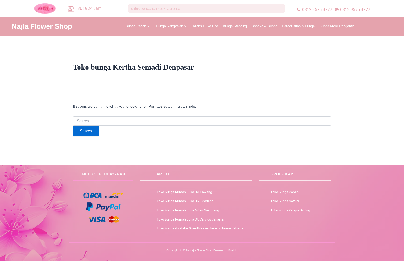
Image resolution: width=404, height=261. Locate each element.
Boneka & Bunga (264, 26)
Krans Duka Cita (205, 26)
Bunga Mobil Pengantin (336, 26)
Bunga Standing (235, 26)
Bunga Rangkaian (169, 26)
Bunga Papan (136, 26)
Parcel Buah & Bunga (298, 26)
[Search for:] (202, 121)
